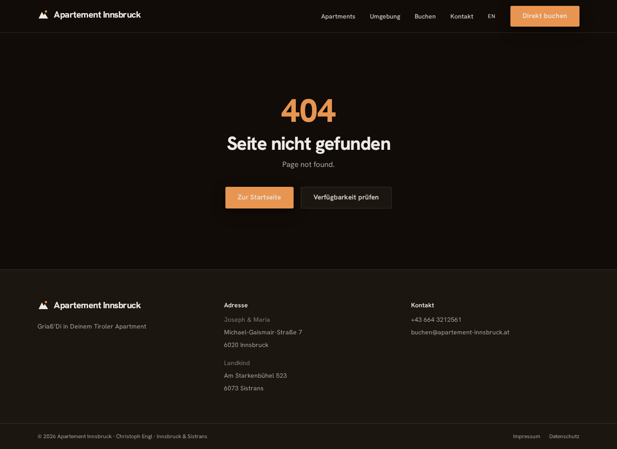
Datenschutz (564, 436)
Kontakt (461, 16)
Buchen (425, 16)
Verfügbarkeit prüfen (346, 197)
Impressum (526, 436)
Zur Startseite (259, 197)
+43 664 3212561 (436, 319)
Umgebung (385, 16)
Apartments (338, 16)
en (491, 16)
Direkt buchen (545, 15)
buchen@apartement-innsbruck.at (460, 332)
